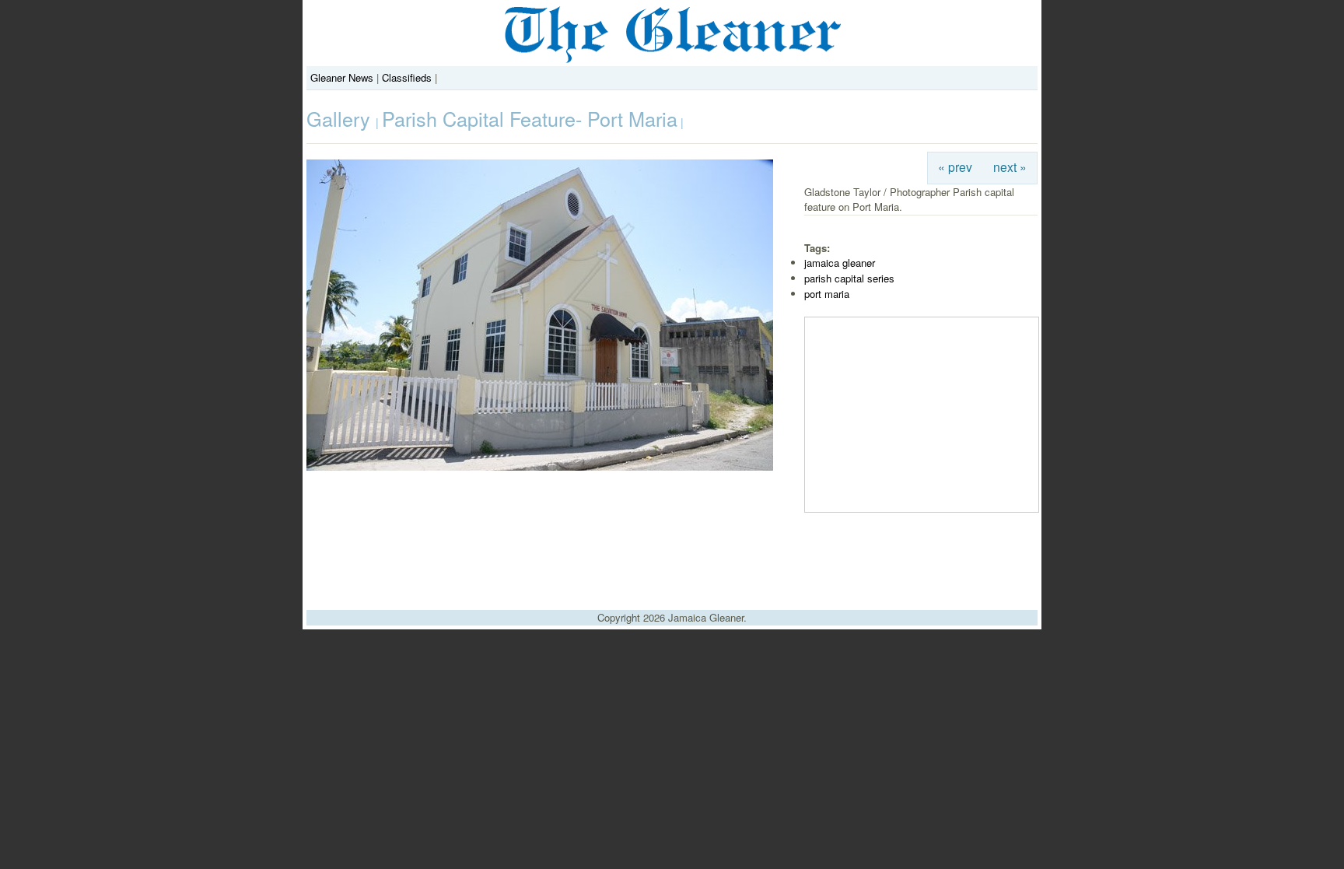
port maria (826, 293)
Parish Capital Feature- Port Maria (529, 118)
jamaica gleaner (839, 262)
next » (1010, 166)
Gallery (341, 118)
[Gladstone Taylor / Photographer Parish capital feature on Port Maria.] (539, 466)
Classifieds (407, 77)
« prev (955, 166)
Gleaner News (341, 77)
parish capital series (849, 278)
